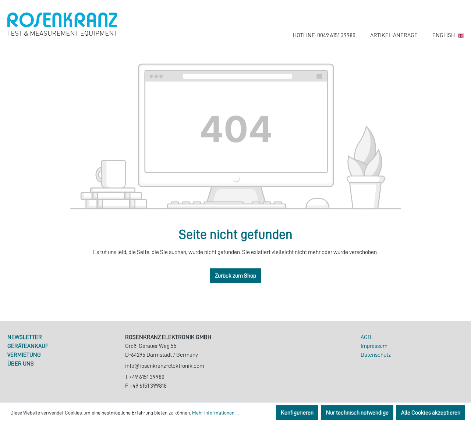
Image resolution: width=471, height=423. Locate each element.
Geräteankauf (28, 346)
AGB (366, 337)
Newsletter (24, 337)
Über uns (20, 363)
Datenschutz (376, 355)
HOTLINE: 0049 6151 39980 (324, 35)
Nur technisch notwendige (357, 412)
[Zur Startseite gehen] (62, 24)
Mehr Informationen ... (215, 413)
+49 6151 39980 (146, 377)
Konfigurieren (297, 412)
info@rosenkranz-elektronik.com (164, 366)
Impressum (374, 346)
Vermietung (24, 355)
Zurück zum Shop (235, 275)
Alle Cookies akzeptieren (430, 412)
